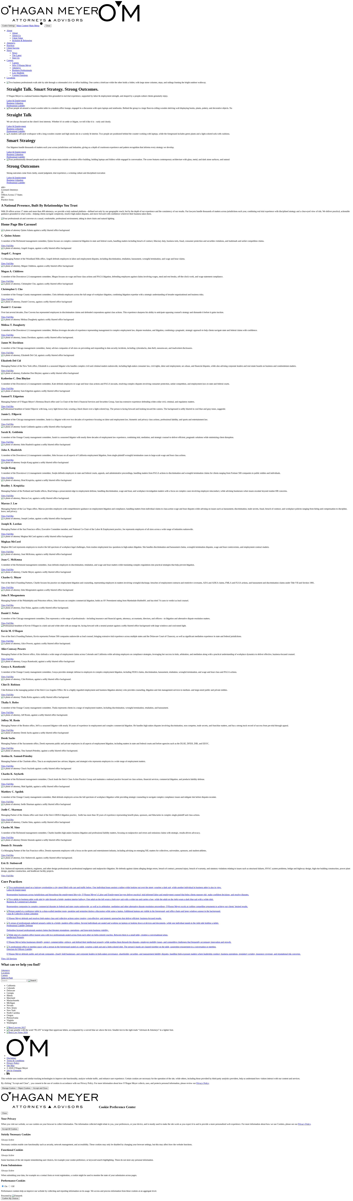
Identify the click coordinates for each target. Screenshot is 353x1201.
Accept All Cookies (9, 1129)
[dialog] (176, 1083)
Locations (11, 78)
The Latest (16, 55)
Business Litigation (15, 103)
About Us (16, 35)
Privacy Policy (13, 1063)
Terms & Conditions (15, 1060)
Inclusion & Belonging (22, 40)
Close (4, 1113)
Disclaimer (11, 1058)
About (9, 30)
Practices (10, 45)
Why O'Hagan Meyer (21, 65)
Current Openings (20, 75)
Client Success (13, 48)
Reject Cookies (24, 1088)
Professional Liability (16, 105)
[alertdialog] (176, 1146)
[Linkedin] (8, 1074)
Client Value (17, 38)
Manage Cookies (9, 1088)
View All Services (9, 958)
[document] (176, 1146)
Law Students (18, 73)
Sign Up (15, 58)
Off (12, 1186)
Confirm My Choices (10, 1198)
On (6, 1186)
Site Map (10, 1065)
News (9, 50)
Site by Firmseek (14, 1070)
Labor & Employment (16, 100)
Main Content (23, 25)
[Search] (42, 25)
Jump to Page (7, 978)
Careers (10, 60)
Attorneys (11, 43)
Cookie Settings (8, 26)
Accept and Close (40, 1088)
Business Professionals (22, 70)
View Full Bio (7, 246)
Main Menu (34, 25)
